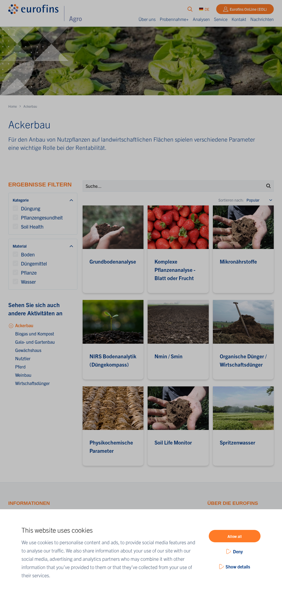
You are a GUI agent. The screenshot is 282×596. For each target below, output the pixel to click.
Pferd (20, 366)
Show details (238, 566)
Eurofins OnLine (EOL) (248, 9)
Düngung (30, 208)
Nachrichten (262, 19)
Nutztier (23, 358)
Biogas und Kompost (34, 333)
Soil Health (32, 226)
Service (220, 19)
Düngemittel (34, 263)
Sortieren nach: (231, 199)
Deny (238, 551)
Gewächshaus (28, 350)
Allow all (234, 536)
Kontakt (239, 19)
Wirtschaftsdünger (32, 383)
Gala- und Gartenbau (35, 342)
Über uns (147, 19)
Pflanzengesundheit (42, 217)
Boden (28, 254)
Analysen (201, 19)
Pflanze (29, 272)
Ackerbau (24, 325)
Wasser (28, 281)
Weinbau (23, 375)
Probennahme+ (174, 19)
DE (207, 9)
